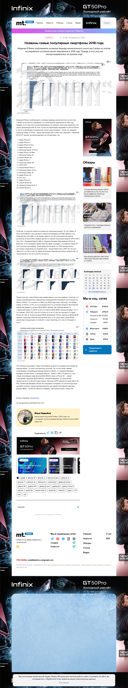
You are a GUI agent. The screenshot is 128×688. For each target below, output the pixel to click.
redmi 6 (61, 490)
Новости (49, 38)
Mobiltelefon (34, 398)
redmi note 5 (40, 490)
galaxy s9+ (32, 486)
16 (93, 286)
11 (101, 283)
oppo (69, 490)
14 (86, 286)
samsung (52, 482)
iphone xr (65, 478)
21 (86, 288)
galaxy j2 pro (44, 486)
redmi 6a (52, 490)
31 (86, 281)
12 (105, 283)
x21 (25, 494)
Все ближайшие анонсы (97, 292)
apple (23, 478)
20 (108, 286)
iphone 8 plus (53, 478)
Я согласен (64, 682)
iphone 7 (21, 482)
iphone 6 (41, 482)
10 (97, 283)
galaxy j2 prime (64, 482)
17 (97, 286)
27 (97, 278)
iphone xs (31, 482)
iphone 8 (31, 478)
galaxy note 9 (67, 486)
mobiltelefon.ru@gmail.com (40, 560)
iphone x (41, 478)
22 (90, 288)
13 (108, 283)
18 (101, 286)
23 (93, 288)
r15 (75, 490)
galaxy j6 (56, 486)
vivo (19, 494)
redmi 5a (28, 490)
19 (105, 286)
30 (108, 278)
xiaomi (20, 490)
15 (90, 286)
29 (105, 278)
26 (93, 278)
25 (90, 278)
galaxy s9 (21, 486)
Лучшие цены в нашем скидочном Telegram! (64, 31)
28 (101, 278)
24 (86, 278)
